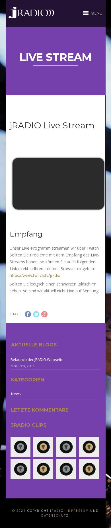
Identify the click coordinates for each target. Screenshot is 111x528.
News (16, 393)
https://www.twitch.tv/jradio (35, 275)
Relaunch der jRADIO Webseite (37, 359)
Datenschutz (55, 515)
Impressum (78, 511)
